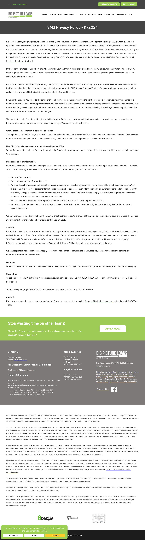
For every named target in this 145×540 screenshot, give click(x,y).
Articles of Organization (105, 379)
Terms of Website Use (119, 374)
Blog (114, 372)
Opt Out (119, 379)
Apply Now (106, 372)
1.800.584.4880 (20, 359)
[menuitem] (52, 15)
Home (98, 372)
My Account (122, 372)
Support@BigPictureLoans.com (99, 301)
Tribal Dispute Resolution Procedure (121, 376)
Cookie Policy (131, 381)
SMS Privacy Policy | (118, 381)
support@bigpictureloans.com (24, 370)
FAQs (105, 376)
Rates (131, 372)
